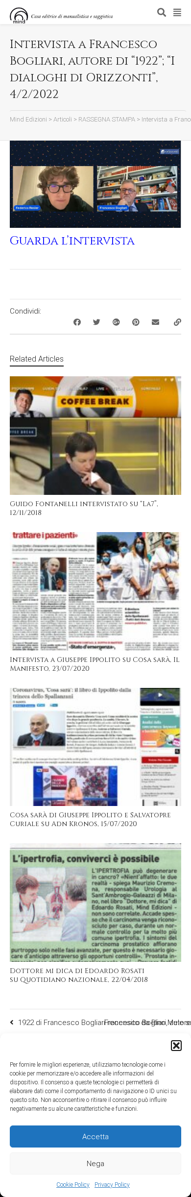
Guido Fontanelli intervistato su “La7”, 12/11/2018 (84, 508)
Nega (95, 1163)
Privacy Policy (112, 1184)
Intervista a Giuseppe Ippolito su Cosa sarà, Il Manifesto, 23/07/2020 (95, 664)
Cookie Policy (73, 1184)
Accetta (95, 1136)
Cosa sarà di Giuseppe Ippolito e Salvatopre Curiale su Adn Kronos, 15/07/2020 (90, 819)
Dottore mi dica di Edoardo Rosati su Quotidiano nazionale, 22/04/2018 (79, 975)
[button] (176, 1045)
